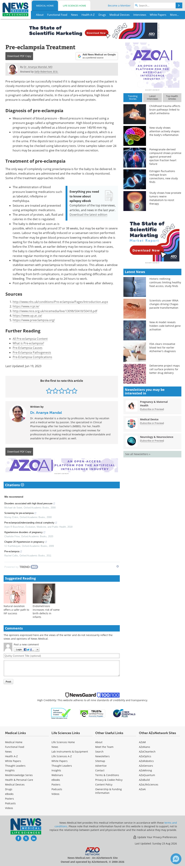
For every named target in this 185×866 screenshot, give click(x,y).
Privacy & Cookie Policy (108, 779)
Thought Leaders (15, 765)
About (98, 742)
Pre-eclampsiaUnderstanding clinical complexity (29, 522)
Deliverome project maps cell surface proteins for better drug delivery (164, 369)
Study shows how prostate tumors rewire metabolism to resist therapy (165, 198)
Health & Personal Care (19, 779)
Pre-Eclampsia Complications (32, 357)
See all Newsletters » (137, 454)
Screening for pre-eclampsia (19, 513)
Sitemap (100, 761)
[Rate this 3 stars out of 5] (62, 391)
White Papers (13, 761)
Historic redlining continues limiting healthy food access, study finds (165, 282)
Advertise (101, 765)
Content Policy (103, 784)
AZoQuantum (147, 775)
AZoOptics (145, 756)
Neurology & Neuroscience (156, 437)
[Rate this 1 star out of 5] (49, 391)
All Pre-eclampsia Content (30, 339)
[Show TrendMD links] (117, 566)
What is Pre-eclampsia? (28, 343)
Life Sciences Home (74, 5)
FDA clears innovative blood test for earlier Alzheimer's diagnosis (162, 347)
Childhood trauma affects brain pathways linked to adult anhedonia (164, 109)
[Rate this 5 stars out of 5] (74, 391)
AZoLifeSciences (148, 784)
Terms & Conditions (107, 775)
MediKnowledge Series (19, 775)
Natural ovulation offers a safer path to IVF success (16, 609)
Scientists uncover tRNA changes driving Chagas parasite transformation (163, 304)
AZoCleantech (147, 751)
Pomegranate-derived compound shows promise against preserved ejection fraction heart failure (165, 157)
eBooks (9, 794)
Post (8, 681)
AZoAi (142, 789)
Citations (13, 485)
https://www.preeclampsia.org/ (34, 320)
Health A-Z (11, 756)
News (8, 751)
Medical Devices (15, 784)
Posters (9, 798)
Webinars (57, 775)
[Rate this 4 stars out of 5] (68, 391)
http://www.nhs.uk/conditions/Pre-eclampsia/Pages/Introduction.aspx (60, 302)
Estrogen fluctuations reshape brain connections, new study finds (163, 176)
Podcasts (10, 803)
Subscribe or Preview (152, 409)
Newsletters (102, 756)
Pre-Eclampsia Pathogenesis (32, 352)
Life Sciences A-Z (61, 756)
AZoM (142, 742)
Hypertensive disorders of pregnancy (23, 532)
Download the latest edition (88, 215)
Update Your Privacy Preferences (157, 837)
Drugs (8, 789)
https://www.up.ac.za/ (27, 316)
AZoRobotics (146, 761)
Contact (99, 770)
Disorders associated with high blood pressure (28, 503)
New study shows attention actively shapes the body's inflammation (164, 131)
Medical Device (149, 419)
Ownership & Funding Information (108, 791)
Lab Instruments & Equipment (69, 751)
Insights (10, 770)
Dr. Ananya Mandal (46, 412)
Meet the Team (104, 747)
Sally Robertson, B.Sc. (46, 71)
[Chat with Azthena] (176, 858)
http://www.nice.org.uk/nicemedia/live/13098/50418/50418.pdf (55, 311)
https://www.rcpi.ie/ (26, 306)
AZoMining (145, 770)
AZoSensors (146, 765)
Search (99, 751)
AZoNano (144, 747)
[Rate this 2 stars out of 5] (55, 391)
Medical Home (45, 5)
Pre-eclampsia (11, 551)
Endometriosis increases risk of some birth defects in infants (46, 611)
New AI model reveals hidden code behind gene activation (165, 325)
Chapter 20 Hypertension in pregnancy (24, 541)
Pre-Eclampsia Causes (27, 348)
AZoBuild (144, 779)
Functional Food (14, 747)
